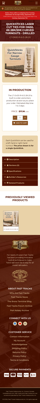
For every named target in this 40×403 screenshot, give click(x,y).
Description (13, 159)
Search (32, 1)
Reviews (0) (14, 165)
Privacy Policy (19, 356)
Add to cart (21, 123)
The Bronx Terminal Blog (19, 301)
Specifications (14, 171)
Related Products (16, 183)
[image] (20, 61)
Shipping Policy (19, 348)
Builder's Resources (17, 177)
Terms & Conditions (19, 360)
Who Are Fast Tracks (19, 293)
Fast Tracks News (19, 297)
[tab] (20, 159)
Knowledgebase (19, 344)
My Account (19, 340)
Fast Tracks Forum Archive (19, 306)
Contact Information (19, 336)
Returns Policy (19, 352)
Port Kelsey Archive (19, 310)
